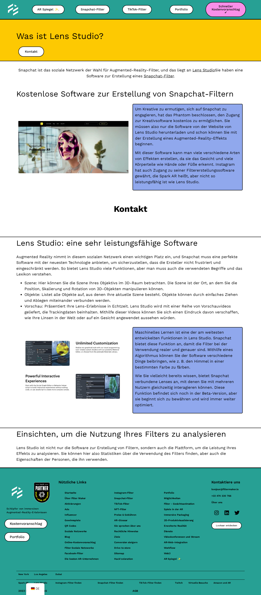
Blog (67, 536)
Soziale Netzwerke (76, 531)
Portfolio (169, 492)
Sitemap (119, 553)
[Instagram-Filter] (216, 513)
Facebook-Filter (74, 553)
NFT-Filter (120, 509)
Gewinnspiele (73, 520)
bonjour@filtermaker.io (225, 489)
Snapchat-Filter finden (110, 583)
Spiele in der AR (173, 509)
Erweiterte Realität (175, 525)
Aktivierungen (73, 503)
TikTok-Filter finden (150, 583)
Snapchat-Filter (159, 76)
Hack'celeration (123, 558)
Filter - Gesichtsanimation (179, 503)
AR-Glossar (120, 520)
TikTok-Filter (121, 503)
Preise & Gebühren (125, 514)
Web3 (167, 553)
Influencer (71, 514)
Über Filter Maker (75, 498)
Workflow (169, 547)
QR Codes (70, 525)
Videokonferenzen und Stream (182, 536)
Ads (67, 509)
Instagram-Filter (123, 492)
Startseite (70, 492)
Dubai (58, 574)
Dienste (168, 531)
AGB (135, 590)
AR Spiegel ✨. (172, 558)
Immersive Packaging (176, 514)
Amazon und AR (222, 583)
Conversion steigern (125, 542)
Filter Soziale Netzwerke (79, 547)
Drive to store (122, 547)
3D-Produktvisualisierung (179, 520)
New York (23, 574)
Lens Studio (203, 70)
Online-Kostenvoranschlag (80, 542)
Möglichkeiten (172, 498)
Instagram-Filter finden (68, 583)
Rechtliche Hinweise (126, 531)
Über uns (216, 502)
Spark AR (23, 583)
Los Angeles (40, 574)
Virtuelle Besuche (198, 583)
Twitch (179, 583)
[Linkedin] (227, 513)
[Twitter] (237, 513)
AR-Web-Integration (175, 542)
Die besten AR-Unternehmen (81, 558)
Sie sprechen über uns (127, 525)
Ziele (117, 536)
